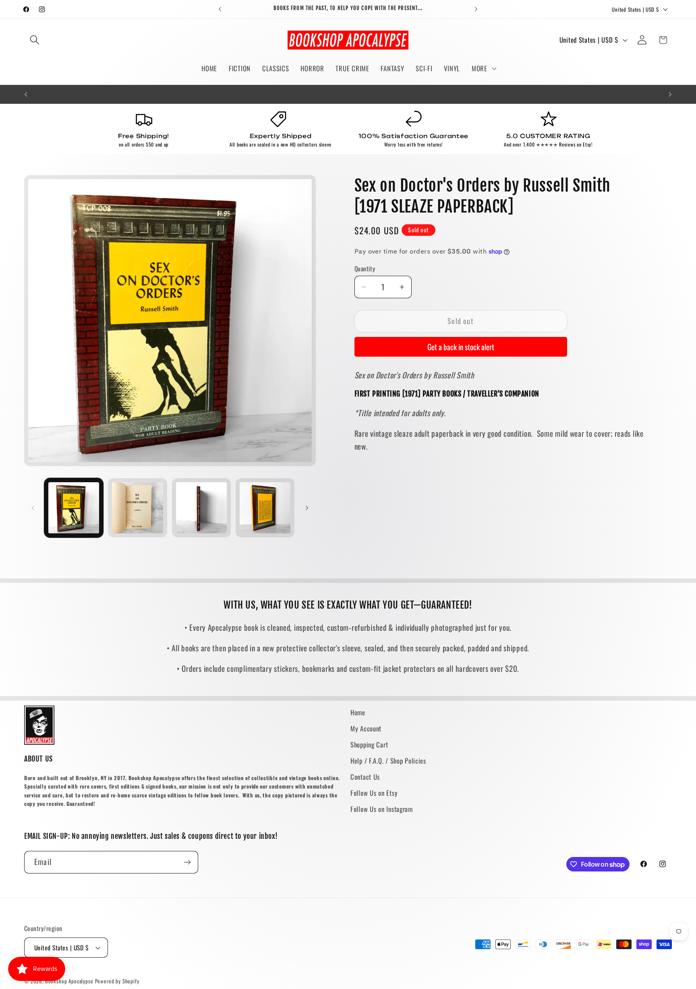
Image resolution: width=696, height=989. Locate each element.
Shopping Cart (369, 744)
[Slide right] (307, 508)
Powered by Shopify (117, 981)
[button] (35, 40)
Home (357, 712)
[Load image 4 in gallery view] (265, 507)
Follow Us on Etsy (374, 793)
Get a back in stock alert (460, 347)
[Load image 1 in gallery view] (73, 507)
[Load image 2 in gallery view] (137, 507)
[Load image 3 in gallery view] (201, 507)
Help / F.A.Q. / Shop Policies (388, 761)
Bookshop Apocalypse (69, 981)
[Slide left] (33, 508)
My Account (365, 728)
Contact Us (365, 777)
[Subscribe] (187, 862)
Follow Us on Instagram (381, 809)
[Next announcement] (476, 9)
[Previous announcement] (220, 9)
